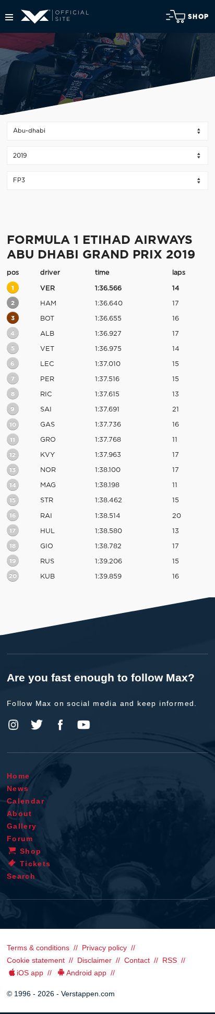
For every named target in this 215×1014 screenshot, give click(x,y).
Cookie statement (36, 960)
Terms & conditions (38, 948)
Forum (20, 838)
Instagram (13, 725)
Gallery (22, 826)
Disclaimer (94, 960)
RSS (169, 960)
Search (21, 876)
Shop (198, 17)
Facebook (60, 725)
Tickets (35, 863)
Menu (9, 17)
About (19, 813)
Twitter (37, 725)
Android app (86, 973)
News (18, 788)
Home (18, 776)
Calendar (25, 801)
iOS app (30, 973)
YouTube (83, 725)
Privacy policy (104, 948)
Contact (137, 960)
